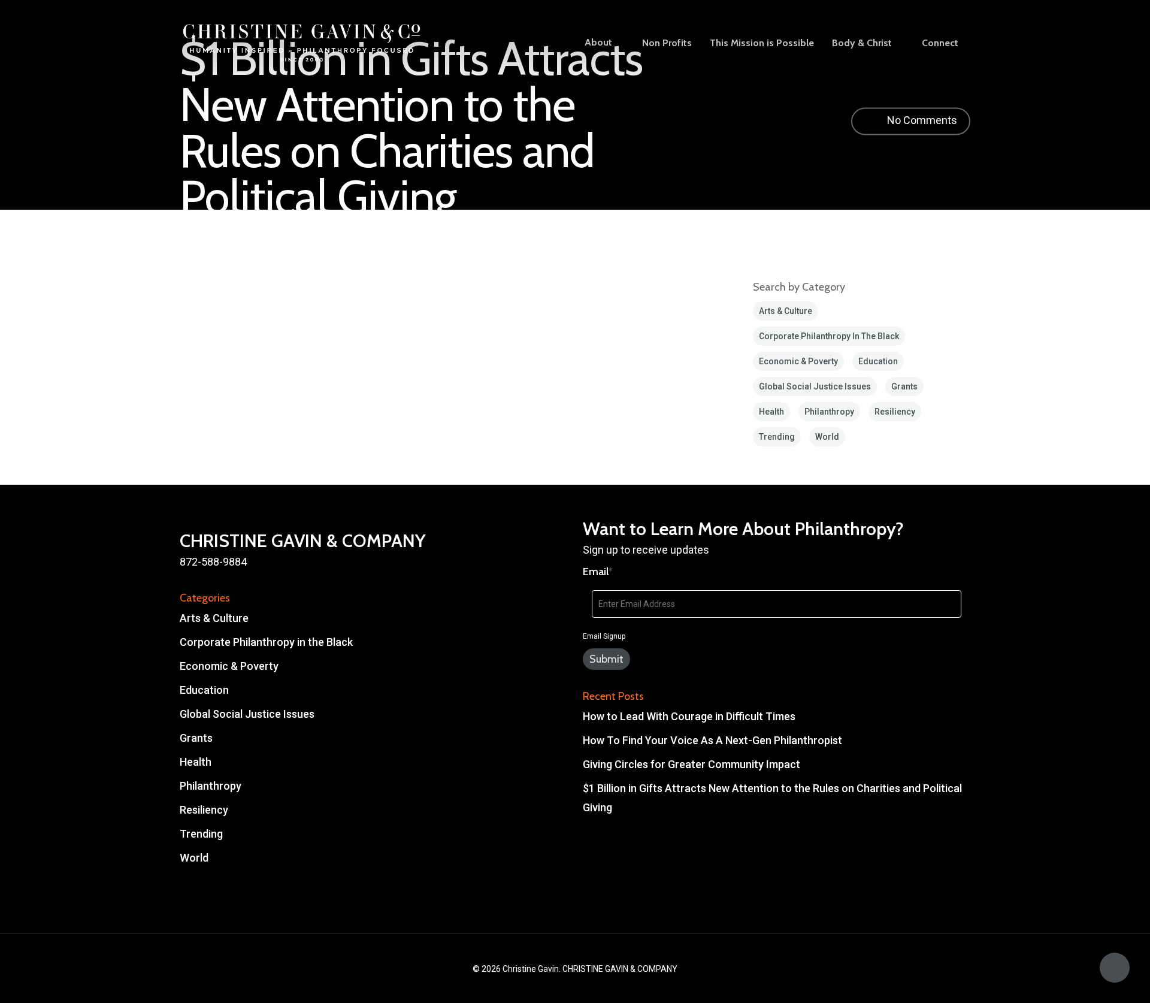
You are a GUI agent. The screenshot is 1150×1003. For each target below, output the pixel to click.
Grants (904, 386)
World (827, 437)
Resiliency (894, 411)
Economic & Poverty (798, 361)
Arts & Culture (785, 311)
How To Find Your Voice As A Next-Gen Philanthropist (712, 740)
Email (598, 571)
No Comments (921, 120)
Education (878, 361)
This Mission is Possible (762, 43)
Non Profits (667, 43)
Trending (777, 437)
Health (771, 411)
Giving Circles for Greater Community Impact (691, 764)
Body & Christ (862, 43)
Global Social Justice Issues (815, 386)
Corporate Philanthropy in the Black (829, 336)
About (598, 43)
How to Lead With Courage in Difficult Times (689, 716)
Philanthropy (829, 411)
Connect (940, 43)
